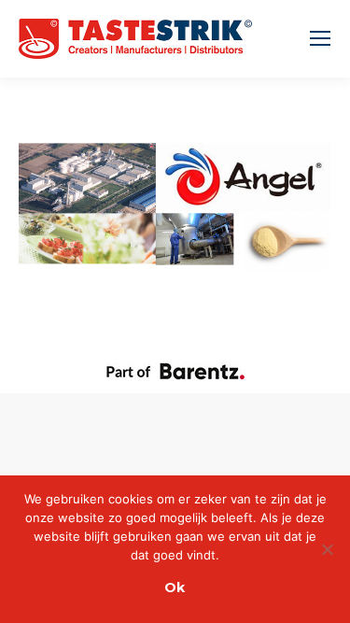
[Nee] (326, 549)
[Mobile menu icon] (320, 38)
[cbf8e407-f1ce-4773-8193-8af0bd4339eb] (175, 208)
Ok (174, 587)
